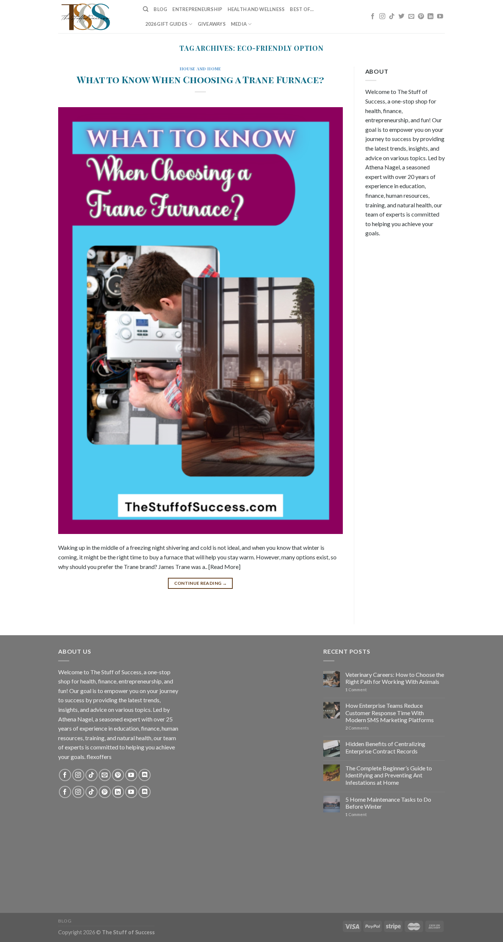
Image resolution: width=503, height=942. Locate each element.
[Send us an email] (411, 16)
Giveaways (212, 24)
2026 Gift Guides (166, 24)
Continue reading (200, 583)
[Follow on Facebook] (373, 16)
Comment (356, 689)
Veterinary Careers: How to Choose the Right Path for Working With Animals (394, 678)
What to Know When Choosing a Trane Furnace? (200, 79)
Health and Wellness (256, 9)
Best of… (302, 9)
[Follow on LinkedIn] (430, 16)
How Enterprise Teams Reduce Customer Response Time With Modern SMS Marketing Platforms (389, 712)
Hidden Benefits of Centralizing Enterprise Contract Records (385, 747)
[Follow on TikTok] (392, 16)
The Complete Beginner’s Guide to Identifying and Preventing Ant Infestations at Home (388, 775)
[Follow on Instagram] (382, 16)
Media (239, 24)
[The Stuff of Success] (95, 16)
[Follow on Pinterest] (421, 16)
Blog (160, 9)
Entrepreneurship (197, 9)
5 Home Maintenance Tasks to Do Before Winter (388, 803)
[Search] (145, 9)
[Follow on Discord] (144, 775)
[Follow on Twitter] (401, 16)
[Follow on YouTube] (440, 16)
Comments (357, 727)
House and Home (200, 68)
